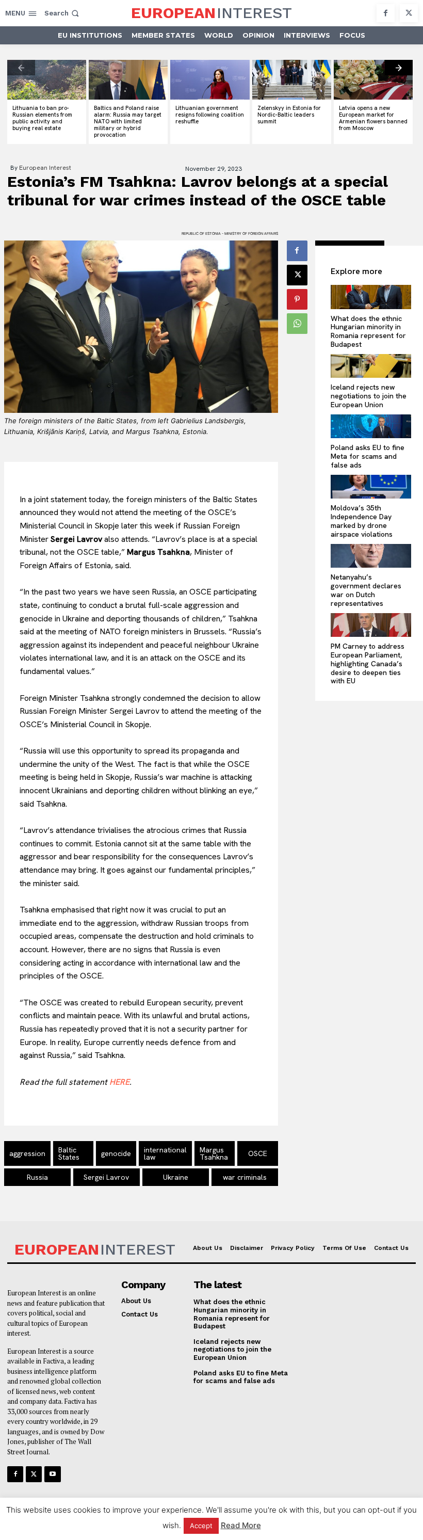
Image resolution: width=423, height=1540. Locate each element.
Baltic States (68, 1153)
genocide (116, 1153)
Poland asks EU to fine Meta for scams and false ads (367, 456)
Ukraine (175, 1177)
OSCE (257, 1153)
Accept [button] (201, 1525)
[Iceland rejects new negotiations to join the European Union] (371, 366)
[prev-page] (21, 67)
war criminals (245, 1177)
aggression (27, 1153)
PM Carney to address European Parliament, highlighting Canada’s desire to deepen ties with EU (367, 663)
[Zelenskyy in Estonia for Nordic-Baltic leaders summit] (291, 80)
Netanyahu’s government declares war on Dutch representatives (366, 589)
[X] (409, 13)
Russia (37, 1177)
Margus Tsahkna (214, 1153)
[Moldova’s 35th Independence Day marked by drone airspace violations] (371, 487)
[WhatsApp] (297, 323)
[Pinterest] (297, 299)
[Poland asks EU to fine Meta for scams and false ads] (371, 426)
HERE (119, 1082)
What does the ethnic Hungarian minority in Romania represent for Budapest (368, 331)
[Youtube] (52, 1474)
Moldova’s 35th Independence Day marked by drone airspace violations (362, 520)
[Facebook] (386, 13)
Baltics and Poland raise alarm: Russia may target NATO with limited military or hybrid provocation (127, 121)
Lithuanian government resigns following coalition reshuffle (209, 114)
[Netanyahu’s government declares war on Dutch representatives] (371, 556)
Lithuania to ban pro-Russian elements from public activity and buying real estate (42, 118)
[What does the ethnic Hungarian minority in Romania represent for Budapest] (371, 297)
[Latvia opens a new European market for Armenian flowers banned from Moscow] (373, 80)
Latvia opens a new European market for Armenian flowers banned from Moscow (373, 118)
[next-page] (399, 67)
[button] (62, 13)
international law (165, 1153)
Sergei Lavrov (106, 1177)
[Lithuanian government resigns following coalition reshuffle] (209, 80)
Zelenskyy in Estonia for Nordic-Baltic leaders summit (289, 114)
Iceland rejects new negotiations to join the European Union (368, 395)
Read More (241, 1525)
